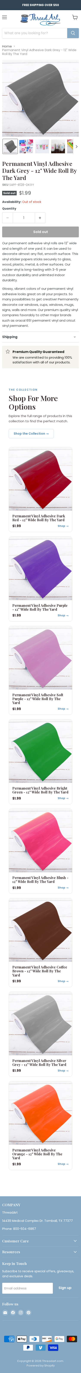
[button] (10, 146)
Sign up (65, 1287)
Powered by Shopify (41, 1365)
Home (7, 46)
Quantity (9, 208)
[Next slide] (76, 146)
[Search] (73, 33)
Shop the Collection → (31, 433)
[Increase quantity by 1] (40, 217)
